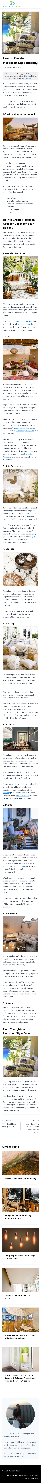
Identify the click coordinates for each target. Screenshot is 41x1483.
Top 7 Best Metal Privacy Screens (9, 1123)
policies (29, 78)
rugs (33, 536)
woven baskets (20, 866)
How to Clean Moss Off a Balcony (20, 1178)
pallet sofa (12, 715)
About (27, 1479)
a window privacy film (25, 430)
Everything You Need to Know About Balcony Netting (32, 1126)
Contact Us (34, 1479)
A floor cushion (29, 513)
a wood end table (21, 321)
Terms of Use (33, 1475)
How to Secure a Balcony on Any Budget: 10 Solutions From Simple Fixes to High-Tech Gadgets (20, 1378)
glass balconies (22, 795)
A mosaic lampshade (20, 428)
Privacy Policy (23, 1475)
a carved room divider (27, 324)
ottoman (6, 602)
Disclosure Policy (11, 1475)
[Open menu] (37, 4)
